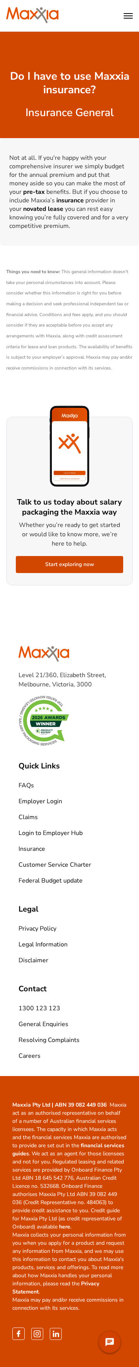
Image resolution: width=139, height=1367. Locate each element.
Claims (28, 817)
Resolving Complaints (49, 1040)
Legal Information (43, 944)
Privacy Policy (37, 928)
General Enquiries (43, 1024)
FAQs (26, 785)
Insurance (32, 849)
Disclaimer (33, 960)
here (64, 1226)
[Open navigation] (128, 16)
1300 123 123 (39, 1008)
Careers (30, 1056)
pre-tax (34, 192)
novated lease (43, 209)
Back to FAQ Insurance (41, 124)
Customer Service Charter (55, 865)
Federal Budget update (51, 880)
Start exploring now (69, 564)
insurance (70, 200)
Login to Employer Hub (51, 833)
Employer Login (40, 801)
